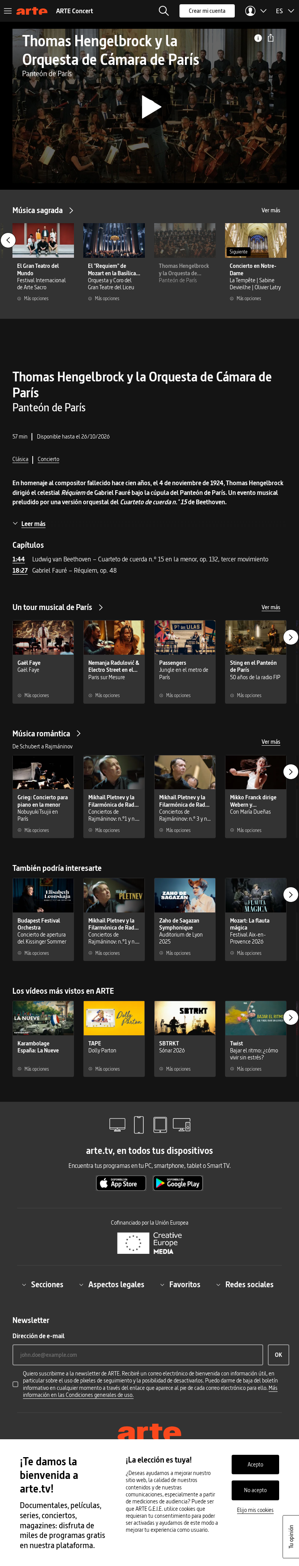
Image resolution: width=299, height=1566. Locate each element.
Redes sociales (249, 1284)
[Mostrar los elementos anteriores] (8, 240)
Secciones (47, 1284)
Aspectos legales (116, 1284)
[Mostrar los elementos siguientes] (291, 637)
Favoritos (185, 1284)
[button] (164, 11)
